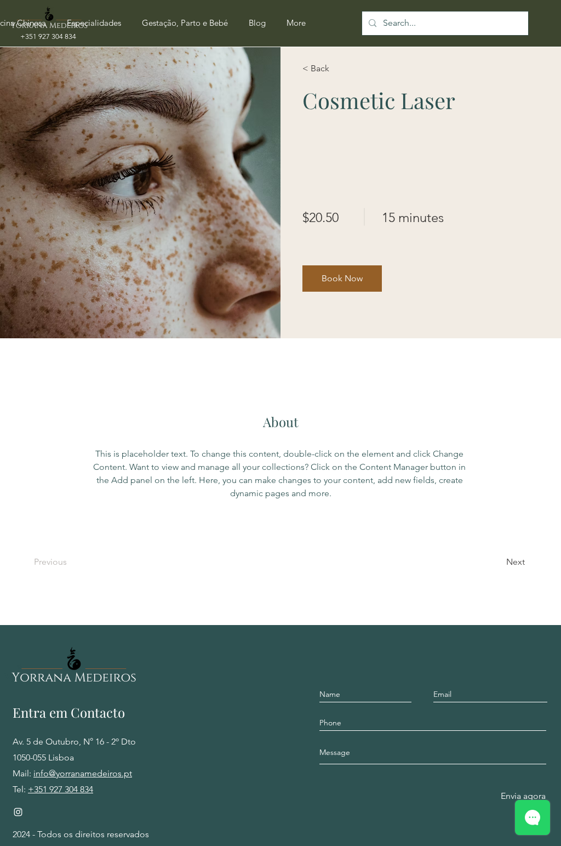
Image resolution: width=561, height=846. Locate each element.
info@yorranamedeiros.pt (82, 773)
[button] (93, 23)
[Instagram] (18, 812)
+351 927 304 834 (60, 789)
